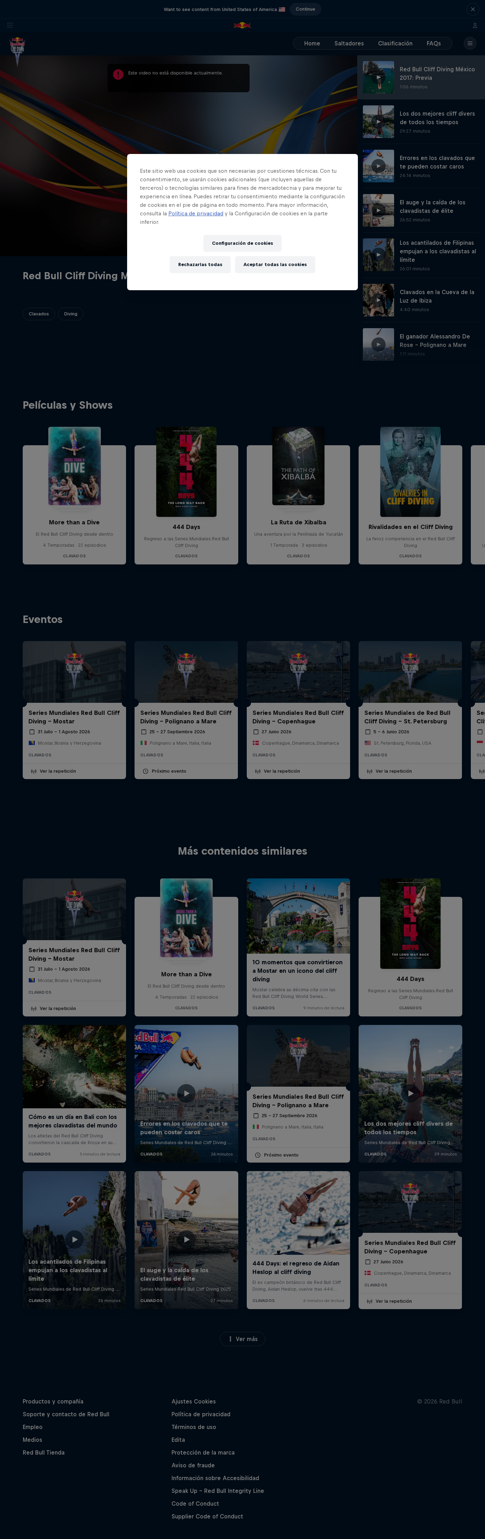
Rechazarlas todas (200, 264)
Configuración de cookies (242, 243)
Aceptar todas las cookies (275, 264)
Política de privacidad (195, 213)
